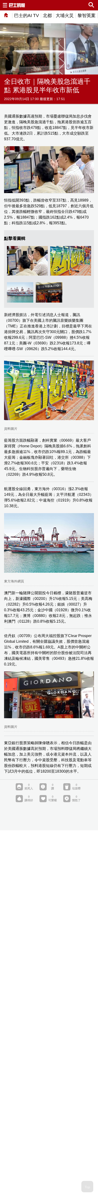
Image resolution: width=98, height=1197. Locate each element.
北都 (47, 15)
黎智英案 (87, 15)
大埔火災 (65, 15)
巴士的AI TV (26, 15)
